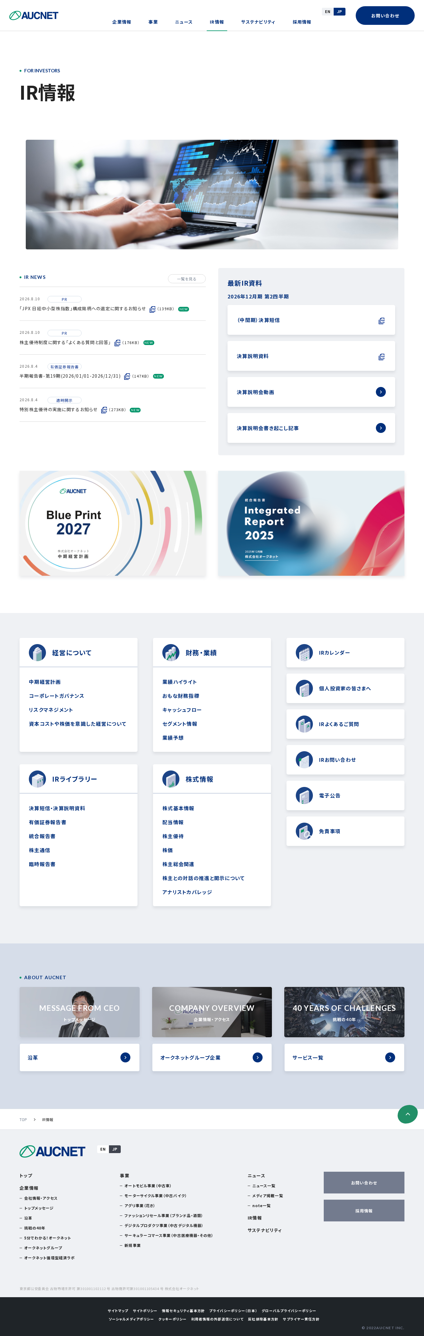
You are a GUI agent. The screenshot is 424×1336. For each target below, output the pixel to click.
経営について (72, 652)
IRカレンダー (334, 652)
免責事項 (330, 831)
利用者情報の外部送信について (217, 1318)
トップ (26, 1175)
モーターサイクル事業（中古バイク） (155, 1195)
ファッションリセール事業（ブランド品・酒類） (163, 1215)
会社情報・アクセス (41, 1198)
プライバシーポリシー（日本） (233, 1310)
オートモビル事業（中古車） (148, 1185)
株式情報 (199, 779)
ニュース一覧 (263, 1185)
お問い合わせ (385, 15)
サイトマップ (118, 1310)
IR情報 (217, 22)
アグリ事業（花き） (140, 1205)
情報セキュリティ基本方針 (183, 1310)
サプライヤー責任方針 (301, 1318)
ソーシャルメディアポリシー (131, 1318)
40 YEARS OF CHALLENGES (344, 1012)
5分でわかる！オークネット (47, 1237)
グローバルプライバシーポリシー (289, 1310)
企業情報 (121, 22)
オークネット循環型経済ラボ (49, 1257)
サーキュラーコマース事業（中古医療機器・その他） (169, 1235)
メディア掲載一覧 (267, 1195)
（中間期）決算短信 (258, 320)
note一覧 (261, 1205)
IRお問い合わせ (337, 759)
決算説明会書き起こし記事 (268, 428)
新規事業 (132, 1245)
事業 (153, 22)
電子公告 (330, 795)
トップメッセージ (39, 1208)
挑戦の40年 (34, 1227)
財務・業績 (201, 652)
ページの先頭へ (408, 1114)
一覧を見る (187, 278)
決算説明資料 (253, 356)
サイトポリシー (145, 1310)
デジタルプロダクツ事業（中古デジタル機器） (164, 1225)
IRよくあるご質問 (339, 724)
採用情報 (302, 22)
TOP (23, 1119)
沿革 (33, 1057)
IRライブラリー (74, 779)
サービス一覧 (307, 1057)
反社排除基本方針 (263, 1318)
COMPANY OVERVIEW (212, 1012)
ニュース (184, 22)
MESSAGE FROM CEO (79, 1012)
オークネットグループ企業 (190, 1057)
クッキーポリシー (172, 1318)
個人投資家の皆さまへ (345, 688)
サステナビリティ (258, 22)
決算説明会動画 (255, 392)
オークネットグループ (43, 1247)
